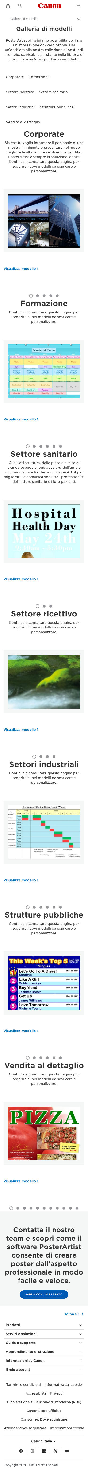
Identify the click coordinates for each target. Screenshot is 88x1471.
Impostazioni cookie (67, 1428)
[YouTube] (67, 1451)
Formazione (39, 77)
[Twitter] (55, 1451)
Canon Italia (42, 1441)
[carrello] (8, 6)
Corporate (15, 77)
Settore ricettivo (20, 92)
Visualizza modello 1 (21, 269)
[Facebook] (21, 1451)
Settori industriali (20, 107)
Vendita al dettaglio (23, 122)
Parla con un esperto (44, 1294)
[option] (44, 239)
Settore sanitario (53, 92)
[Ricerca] (20, 5)
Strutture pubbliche (57, 107)
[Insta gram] (32, 1451)
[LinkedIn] (44, 1451)
